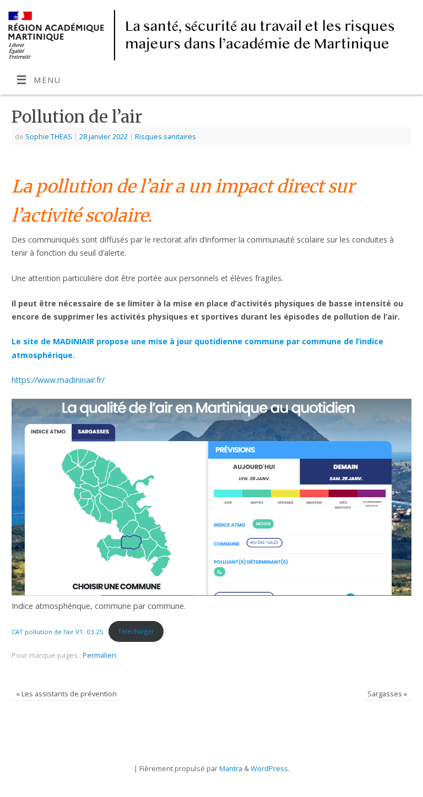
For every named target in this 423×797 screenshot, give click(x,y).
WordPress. (270, 768)
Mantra (230, 768)
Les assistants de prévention (66, 694)
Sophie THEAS (48, 136)
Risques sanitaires (165, 136)
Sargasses (387, 694)
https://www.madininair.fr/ (58, 380)
